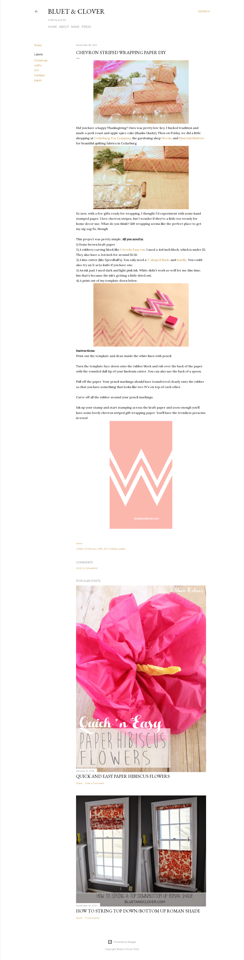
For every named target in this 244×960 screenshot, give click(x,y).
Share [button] (38, 45)
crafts (37, 65)
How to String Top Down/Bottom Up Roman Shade (138, 911)
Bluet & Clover (76, 11)
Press (86, 27)
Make (75, 27)
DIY (36, 70)
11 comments (92, 917)
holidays (39, 75)
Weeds (166, 138)
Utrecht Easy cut (132, 249)
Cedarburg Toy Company (112, 138)
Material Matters (191, 138)
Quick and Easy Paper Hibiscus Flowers (123, 776)
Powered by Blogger (125, 941)
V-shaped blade (158, 260)
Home (52, 27)
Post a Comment (87, 568)
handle (181, 260)
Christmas (40, 60)
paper (38, 80)
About (64, 27)
